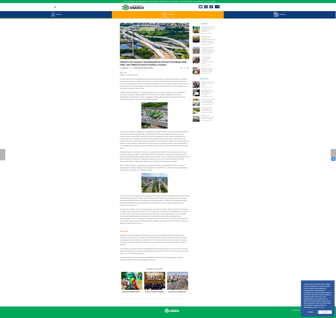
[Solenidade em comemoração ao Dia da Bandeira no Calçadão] (196, 118)
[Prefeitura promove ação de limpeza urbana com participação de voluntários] (131, 281)
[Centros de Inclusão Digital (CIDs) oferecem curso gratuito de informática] (196, 92)
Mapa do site (296, 310)
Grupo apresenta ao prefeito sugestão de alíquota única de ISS (207, 109)
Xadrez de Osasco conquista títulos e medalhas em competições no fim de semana (207, 60)
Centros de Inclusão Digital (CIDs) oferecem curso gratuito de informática (207, 92)
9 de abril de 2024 (138, 68)
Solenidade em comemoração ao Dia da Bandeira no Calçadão (207, 117)
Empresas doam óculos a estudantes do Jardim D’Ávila (208, 83)
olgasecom (125, 68)
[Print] (181, 68)
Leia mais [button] (321, 307)
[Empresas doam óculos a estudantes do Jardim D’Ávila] (196, 84)
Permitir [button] (325, 312)
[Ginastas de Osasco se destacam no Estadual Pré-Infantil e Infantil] (196, 70)
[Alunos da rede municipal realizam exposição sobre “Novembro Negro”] (196, 102)
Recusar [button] (310, 312)
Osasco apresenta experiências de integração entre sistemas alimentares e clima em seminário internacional (155, 291)
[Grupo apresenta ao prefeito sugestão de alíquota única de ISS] (196, 110)
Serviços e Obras (148, 68)
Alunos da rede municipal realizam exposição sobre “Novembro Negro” (208, 101)
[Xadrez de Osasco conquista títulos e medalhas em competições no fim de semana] (196, 59)
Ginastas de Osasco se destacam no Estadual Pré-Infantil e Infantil (207, 69)
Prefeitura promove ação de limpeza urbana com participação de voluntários (132, 291)
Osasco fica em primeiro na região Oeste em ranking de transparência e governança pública (178, 291)
